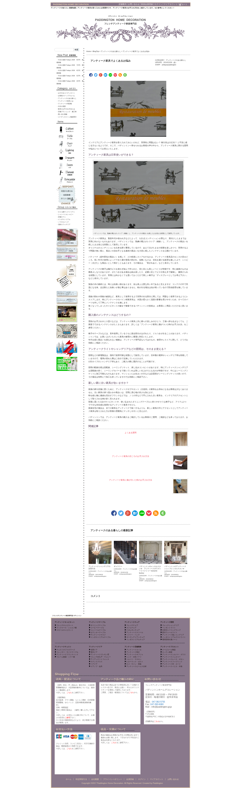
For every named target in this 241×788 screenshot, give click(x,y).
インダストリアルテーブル (101, 637)
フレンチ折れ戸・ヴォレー (101, 657)
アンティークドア (95, 647)
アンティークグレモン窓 (100, 654)
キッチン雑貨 (167, 652)
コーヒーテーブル (97, 628)
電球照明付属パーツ (169, 640)
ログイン (158, 4)
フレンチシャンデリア (170, 625)
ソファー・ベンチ (133, 635)
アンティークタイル (133, 650)
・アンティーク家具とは (64, 101)
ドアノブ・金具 (96, 666)
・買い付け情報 (61, 114)
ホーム (68, 779)
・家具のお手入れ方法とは (65, 109)
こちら (69, 693)
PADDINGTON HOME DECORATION (71, 4)
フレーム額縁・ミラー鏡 (65, 657)
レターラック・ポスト (134, 662)
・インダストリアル (63, 219)
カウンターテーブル (98, 632)
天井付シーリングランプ (171, 630)
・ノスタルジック (62, 222)
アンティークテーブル (97, 622)
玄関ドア (94, 650)
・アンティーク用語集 (64, 103)
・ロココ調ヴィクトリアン (65, 212)
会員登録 (130, 779)
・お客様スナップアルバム (65, 95)
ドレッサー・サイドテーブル (67, 652)
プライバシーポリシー (112, 779)
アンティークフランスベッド (67, 654)
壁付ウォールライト (169, 632)
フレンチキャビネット (64, 625)
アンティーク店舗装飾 (133, 647)
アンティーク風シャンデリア (173, 635)
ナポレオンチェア (133, 630)
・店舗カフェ (61, 217)
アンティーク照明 (167, 622)
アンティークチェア (132, 622)
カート (184, 4)
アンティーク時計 (133, 652)
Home (88, 51)
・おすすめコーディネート (65, 93)
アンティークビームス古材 (136, 666)
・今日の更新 (61, 106)
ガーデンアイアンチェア (135, 637)
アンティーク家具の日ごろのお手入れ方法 (130, 456)
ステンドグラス (96, 662)
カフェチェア (131, 628)
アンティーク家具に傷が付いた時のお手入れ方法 (130, 480)
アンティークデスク (98, 635)
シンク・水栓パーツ (133, 657)
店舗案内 (122, 4)
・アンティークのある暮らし (66, 98)
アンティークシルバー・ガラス (174, 654)
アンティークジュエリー (171, 657)
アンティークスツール (134, 632)
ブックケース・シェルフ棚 (66, 628)
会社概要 (95, 779)
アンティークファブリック (172, 662)
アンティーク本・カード (171, 664)
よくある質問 (130, 432)
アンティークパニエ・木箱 (172, 666)
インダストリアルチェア (135, 640)
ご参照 (67, 718)
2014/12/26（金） (170, 62)
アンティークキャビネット (65, 622)
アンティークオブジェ (134, 654)
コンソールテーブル (98, 630)
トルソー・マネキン (133, 659)
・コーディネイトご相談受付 (66, 117)
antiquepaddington (169, 65)
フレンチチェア (132, 625)
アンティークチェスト (63, 647)
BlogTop (96, 51)
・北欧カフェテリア (63, 224)
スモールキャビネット (64, 630)
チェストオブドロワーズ (65, 650)
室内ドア (94, 652)
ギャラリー (118, 566)
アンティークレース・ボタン (173, 659)
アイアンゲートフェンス (100, 659)
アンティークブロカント (169, 647)
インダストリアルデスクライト (174, 637)
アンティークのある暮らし (111, 51)
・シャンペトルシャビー (64, 214)
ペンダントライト (169, 628)
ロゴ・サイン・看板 (133, 664)
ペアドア (94, 664)
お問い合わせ (134, 4)
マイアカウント (170, 4)
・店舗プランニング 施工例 (66, 111)
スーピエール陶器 (169, 650)
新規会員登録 (147, 4)
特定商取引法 (81, 779)
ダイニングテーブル (98, 625)
